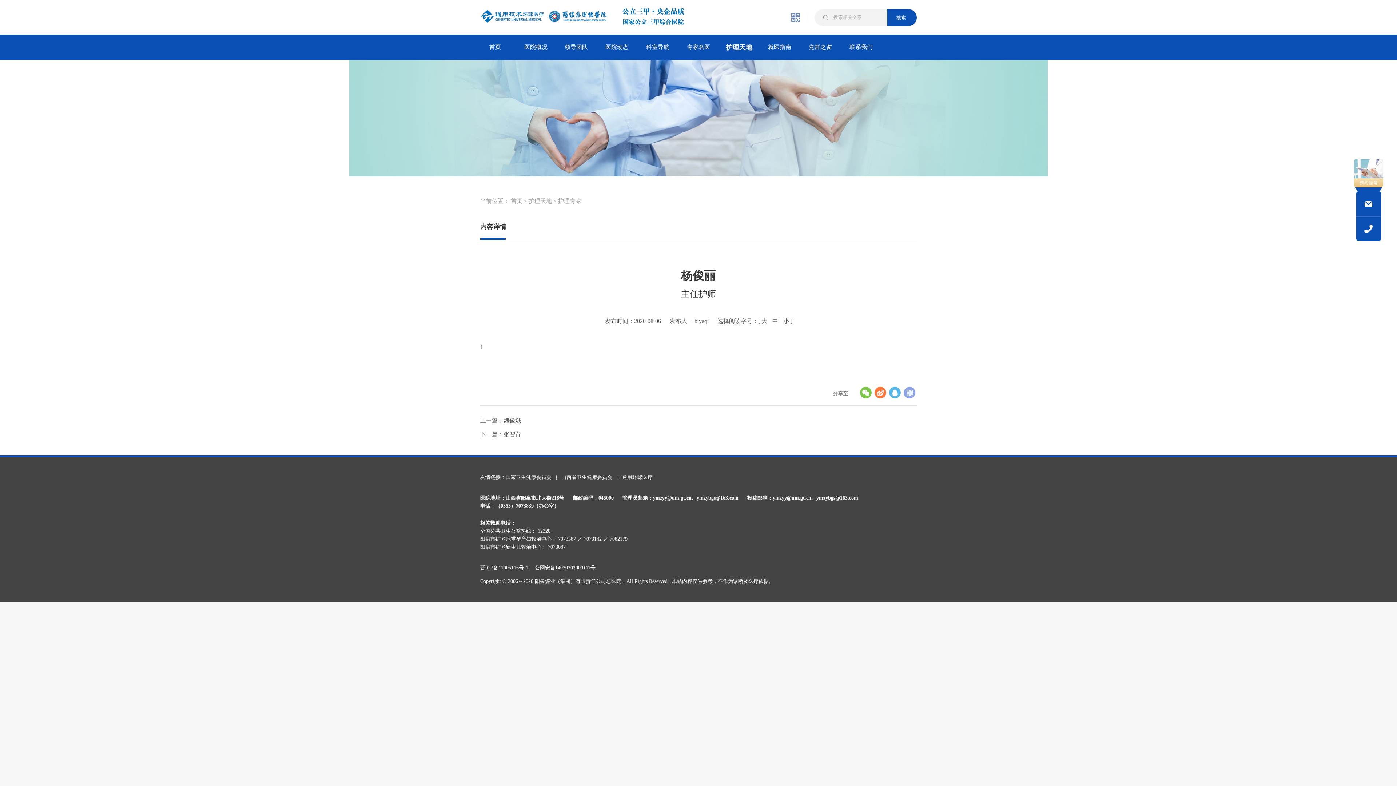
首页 (495, 47)
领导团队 (576, 47)
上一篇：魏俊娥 (500, 420)
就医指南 (779, 47)
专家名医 (698, 47)
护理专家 (569, 201)
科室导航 (657, 47)
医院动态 (617, 47)
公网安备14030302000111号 (565, 568)
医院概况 (536, 47)
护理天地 (739, 47)
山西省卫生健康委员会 (586, 477)
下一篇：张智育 (500, 434)
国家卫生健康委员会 (529, 477)
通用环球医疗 (637, 477)
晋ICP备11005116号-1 (506, 568)
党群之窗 (820, 47)
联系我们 (861, 47)
